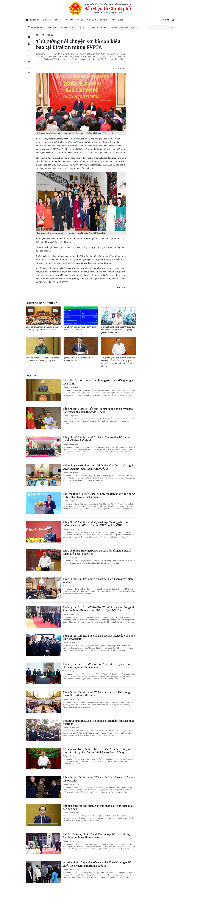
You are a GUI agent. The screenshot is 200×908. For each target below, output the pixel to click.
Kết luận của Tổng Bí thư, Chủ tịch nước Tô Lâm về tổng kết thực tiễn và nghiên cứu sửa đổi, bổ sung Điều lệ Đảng (97, 751)
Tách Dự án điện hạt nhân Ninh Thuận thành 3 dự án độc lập (80, 328)
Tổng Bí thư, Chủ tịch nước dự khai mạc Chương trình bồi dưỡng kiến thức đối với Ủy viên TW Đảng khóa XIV (95, 524)
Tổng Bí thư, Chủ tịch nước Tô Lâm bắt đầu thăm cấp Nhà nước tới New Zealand (99, 637)
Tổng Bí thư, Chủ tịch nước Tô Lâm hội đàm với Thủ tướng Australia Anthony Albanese (96, 694)
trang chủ (34, 20)
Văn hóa (69, 20)
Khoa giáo (91, 20)
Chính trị (47, 20)
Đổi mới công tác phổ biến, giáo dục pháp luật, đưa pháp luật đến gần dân (98, 807)
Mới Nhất (165, 20)
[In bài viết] (29, 61)
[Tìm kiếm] (173, 20)
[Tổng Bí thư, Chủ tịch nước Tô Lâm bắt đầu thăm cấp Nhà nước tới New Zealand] (43, 645)
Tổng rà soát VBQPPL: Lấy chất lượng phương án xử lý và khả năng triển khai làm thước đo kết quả (98, 410)
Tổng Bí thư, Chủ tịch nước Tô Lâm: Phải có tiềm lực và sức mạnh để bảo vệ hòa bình (96, 439)
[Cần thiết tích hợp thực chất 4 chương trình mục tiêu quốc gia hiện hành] (43, 390)
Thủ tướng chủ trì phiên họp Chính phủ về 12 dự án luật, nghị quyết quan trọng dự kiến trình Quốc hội (98, 467)
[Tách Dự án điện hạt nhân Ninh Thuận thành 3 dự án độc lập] (81, 315)
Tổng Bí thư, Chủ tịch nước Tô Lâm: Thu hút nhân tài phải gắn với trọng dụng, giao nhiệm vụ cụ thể (118, 330)
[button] (80, 27)
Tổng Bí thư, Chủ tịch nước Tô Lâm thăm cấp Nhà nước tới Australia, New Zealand (54, 27)
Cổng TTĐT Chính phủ (99, 27)
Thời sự (50, 35)
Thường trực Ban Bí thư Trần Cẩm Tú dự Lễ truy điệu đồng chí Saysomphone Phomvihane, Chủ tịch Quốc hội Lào (98, 609)
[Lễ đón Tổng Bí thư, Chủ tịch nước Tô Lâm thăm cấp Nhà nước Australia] (43, 730)
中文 (120, 13)
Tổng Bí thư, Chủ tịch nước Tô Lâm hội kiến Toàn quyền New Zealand (98, 581)
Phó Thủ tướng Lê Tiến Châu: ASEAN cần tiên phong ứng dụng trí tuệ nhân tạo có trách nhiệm (99, 495)
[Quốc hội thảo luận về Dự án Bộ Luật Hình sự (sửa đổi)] (81, 346)
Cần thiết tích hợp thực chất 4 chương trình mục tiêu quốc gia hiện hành (98, 382)
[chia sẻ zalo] (29, 44)
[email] (132, 27)
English (113, 13)
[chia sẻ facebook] (29, 37)
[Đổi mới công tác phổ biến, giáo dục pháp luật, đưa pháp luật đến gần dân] (43, 815)
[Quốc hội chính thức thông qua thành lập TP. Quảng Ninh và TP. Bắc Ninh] (43, 315)
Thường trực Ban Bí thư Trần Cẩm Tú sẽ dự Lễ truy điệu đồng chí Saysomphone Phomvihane (98, 666)
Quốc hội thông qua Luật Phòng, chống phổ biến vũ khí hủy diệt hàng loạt (42, 359)
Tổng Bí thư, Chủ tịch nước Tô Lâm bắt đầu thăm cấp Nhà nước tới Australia (99, 779)
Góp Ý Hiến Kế (117, 20)
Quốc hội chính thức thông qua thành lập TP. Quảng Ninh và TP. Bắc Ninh (42, 328)
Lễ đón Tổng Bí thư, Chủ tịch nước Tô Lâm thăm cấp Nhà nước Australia (98, 722)
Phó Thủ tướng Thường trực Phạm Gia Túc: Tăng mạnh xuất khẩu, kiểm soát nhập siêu (97, 552)
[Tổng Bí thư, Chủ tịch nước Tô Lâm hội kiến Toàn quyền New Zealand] (43, 588)
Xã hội (80, 20)
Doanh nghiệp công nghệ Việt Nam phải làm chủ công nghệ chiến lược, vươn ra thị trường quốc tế (97, 864)
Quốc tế (103, 20)
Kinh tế (58, 20)
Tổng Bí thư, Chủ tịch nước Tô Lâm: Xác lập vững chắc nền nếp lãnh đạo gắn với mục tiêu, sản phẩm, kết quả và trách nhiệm (118, 362)
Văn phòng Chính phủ (120, 27)
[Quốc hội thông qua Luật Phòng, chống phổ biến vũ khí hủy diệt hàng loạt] (43, 346)
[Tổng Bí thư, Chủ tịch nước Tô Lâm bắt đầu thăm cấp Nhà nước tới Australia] (43, 787)
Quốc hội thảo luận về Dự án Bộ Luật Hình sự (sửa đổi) (79, 359)
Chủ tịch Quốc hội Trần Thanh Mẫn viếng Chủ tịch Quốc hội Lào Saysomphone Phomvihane (97, 836)
